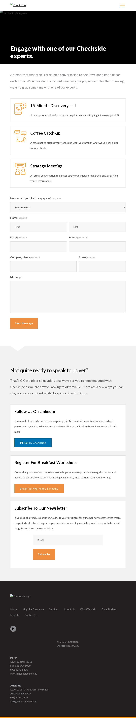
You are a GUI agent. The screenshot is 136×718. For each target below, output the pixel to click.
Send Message (24, 323)
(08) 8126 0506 (19, 697)
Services (54, 609)
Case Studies (109, 609)
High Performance (33, 609)
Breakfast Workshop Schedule (39, 488)
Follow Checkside (34, 442)
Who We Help (88, 609)
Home (13, 609)
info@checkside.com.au (23, 673)
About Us (69, 609)
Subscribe (44, 554)
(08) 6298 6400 (19, 669)
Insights (14, 615)
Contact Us (31, 615)
